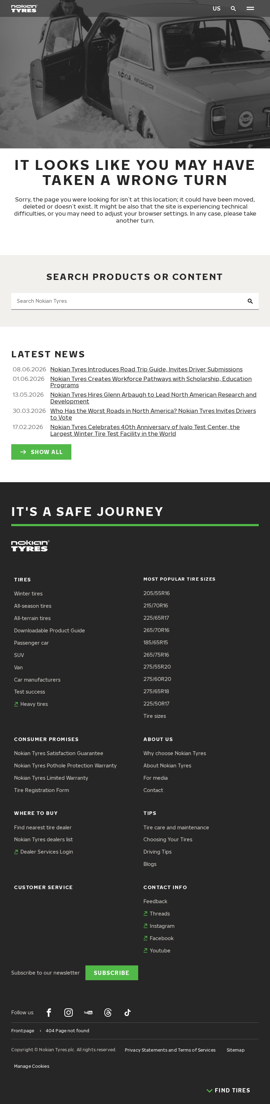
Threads (160, 914)
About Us (158, 739)
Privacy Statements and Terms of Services (170, 1050)
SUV (19, 655)
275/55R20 (157, 667)
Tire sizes (154, 716)
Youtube (160, 950)
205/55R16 (156, 593)
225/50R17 (156, 704)
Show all (47, 451)
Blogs (149, 864)
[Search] (233, 8)
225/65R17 (156, 618)
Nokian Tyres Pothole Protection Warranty (65, 765)
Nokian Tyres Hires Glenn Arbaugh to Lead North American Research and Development (153, 398)
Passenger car (31, 643)
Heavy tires (34, 704)
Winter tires (28, 593)
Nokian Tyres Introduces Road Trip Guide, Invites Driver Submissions (146, 369)
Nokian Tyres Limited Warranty (51, 778)
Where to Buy (36, 813)
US (216, 8)
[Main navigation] (250, 8)
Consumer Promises (46, 739)
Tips (149, 813)
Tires (22, 579)
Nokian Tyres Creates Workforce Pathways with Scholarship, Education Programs (151, 382)
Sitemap (236, 1050)
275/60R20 (157, 679)
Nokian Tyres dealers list (43, 839)
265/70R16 (156, 630)
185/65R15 (155, 642)
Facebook (162, 938)
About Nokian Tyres (167, 765)
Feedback (155, 901)
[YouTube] (88, 1012)
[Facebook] (49, 1012)
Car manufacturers (37, 680)
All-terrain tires (32, 618)
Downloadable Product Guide (49, 630)
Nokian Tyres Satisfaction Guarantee (58, 753)
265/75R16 (156, 655)
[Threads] (108, 1012)
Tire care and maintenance (176, 827)
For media (155, 778)
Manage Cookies (31, 1066)
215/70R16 (155, 605)
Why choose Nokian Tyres (174, 753)
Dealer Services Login (46, 852)
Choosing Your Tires (167, 839)
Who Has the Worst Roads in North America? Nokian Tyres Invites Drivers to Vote (153, 414)
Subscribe (112, 972)
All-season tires (32, 606)
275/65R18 (156, 691)
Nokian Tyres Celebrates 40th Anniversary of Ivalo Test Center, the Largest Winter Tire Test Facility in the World (145, 430)
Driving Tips (157, 852)
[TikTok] (127, 1012)
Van (18, 667)
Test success (29, 692)
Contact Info (165, 887)
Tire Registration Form (41, 790)
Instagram (162, 926)
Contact (153, 790)
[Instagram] (68, 1012)
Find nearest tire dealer (43, 827)
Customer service (43, 887)
